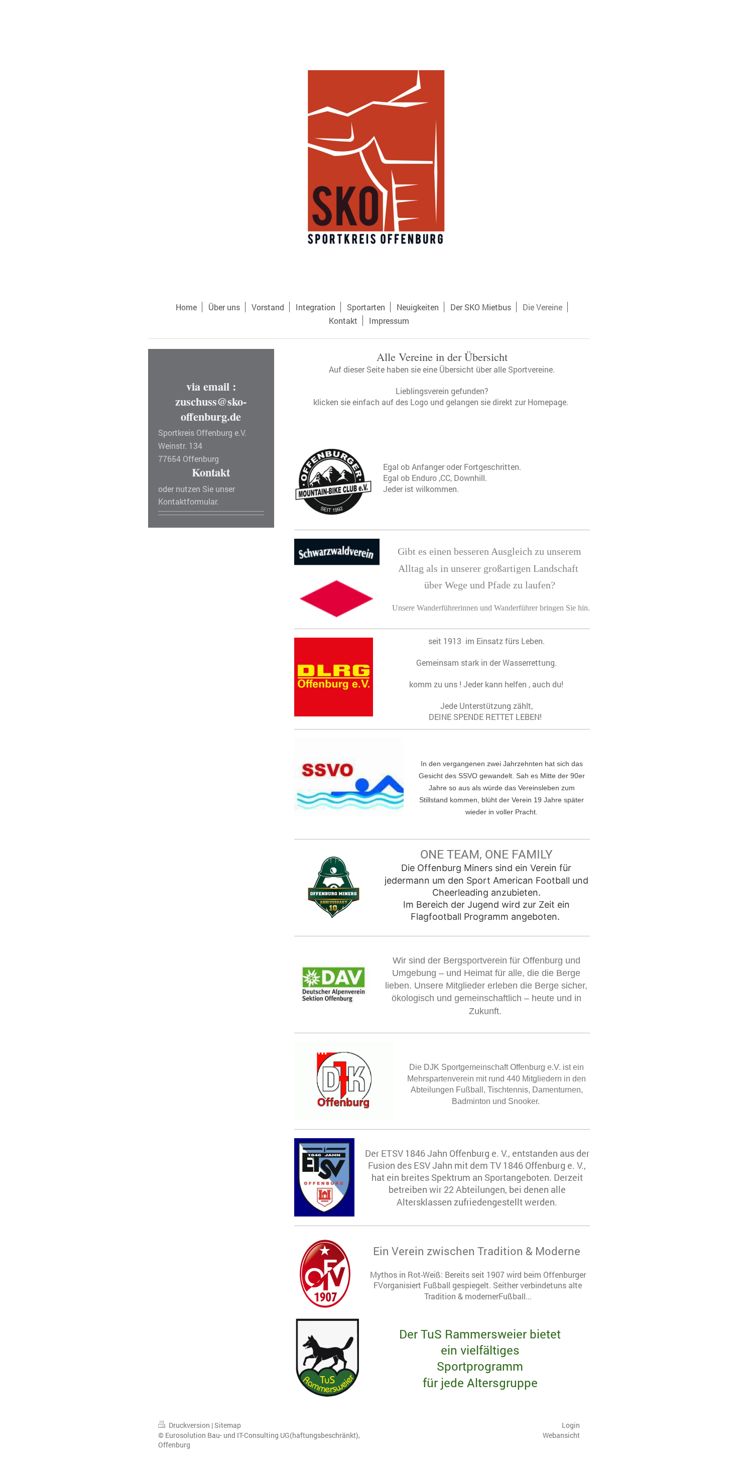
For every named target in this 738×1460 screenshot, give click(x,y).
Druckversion (189, 1425)
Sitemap (227, 1425)
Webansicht (561, 1435)
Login (571, 1425)
